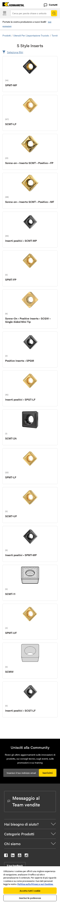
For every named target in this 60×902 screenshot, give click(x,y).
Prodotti (6, 35)
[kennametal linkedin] (12, 856)
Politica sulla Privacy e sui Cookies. (35, 884)
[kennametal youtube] (19, 856)
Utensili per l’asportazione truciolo (31, 35)
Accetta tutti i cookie (30, 890)
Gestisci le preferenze (30, 898)
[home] (12, 5)
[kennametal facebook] (6, 856)
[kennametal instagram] (26, 856)
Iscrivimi (47, 773)
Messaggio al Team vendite (26, 801)
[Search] (54, 13)
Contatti (53, 4)
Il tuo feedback (15, 865)
